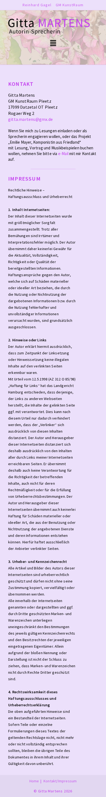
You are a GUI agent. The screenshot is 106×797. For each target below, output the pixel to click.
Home (34, 781)
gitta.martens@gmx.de (30, 119)
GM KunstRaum (69, 4)
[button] (53, 43)
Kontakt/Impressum (60, 781)
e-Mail (63, 153)
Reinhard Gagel (37, 4)
